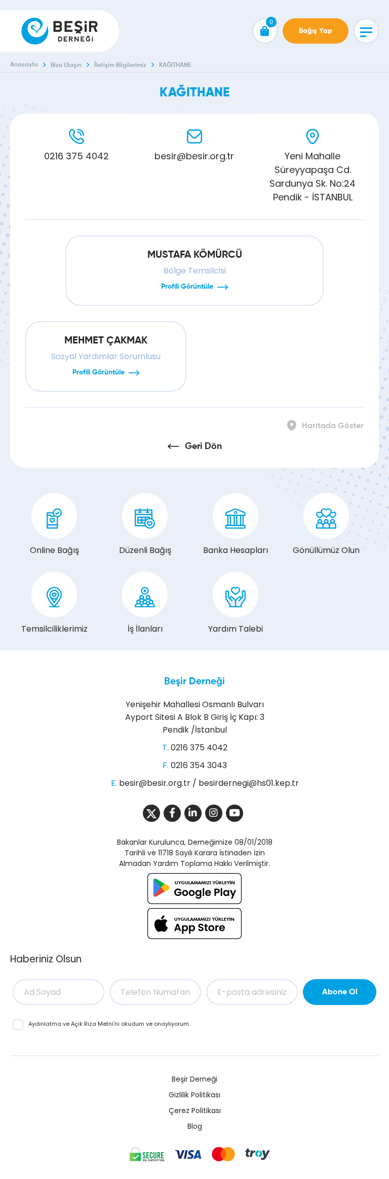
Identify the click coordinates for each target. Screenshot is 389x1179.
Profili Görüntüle (187, 286)
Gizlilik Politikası (194, 1095)
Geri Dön (203, 446)
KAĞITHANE (175, 65)
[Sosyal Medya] (151, 813)
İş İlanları (145, 629)
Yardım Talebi (235, 629)
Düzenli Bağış (145, 550)
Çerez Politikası (195, 1110)
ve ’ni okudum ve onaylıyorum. (109, 1024)
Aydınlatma (45, 1024)
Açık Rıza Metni (92, 1024)
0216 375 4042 (76, 156)
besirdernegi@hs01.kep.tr (249, 783)
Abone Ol (340, 992)
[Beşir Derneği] (59, 31)
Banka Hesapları (235, 550)
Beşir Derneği (194, 681)
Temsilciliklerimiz (54, 629)
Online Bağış (54, 550)
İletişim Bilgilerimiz (120, 65)
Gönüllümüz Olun (326, 550)
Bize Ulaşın (66, 65)
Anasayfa (24, 65)
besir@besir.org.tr (194, 156)
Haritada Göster (333, 426)
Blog (194, 1126)
